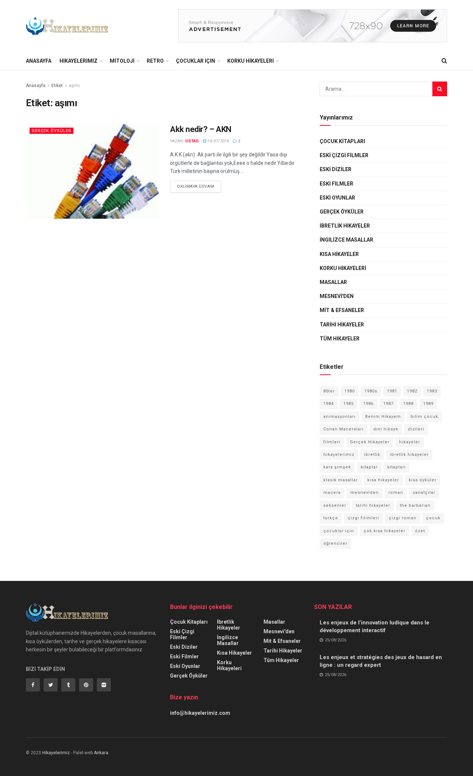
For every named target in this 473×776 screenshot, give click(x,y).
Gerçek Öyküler (51, 130)
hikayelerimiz (338, 454)
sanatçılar (424, 492)
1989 (428, 403)
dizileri (416, 429)
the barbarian (415, 505)
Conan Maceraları (343, 429)
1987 (388, 403)
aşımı (74, 85)
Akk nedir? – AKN (200, 129)
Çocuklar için (195, 61)
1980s (370, 391)
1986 (368, 403)
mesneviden (364, 492)
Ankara (101, 752)
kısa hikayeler (383, 480)
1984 (328, 403)
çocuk (433, 518)
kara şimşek (337, 467)
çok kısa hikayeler (384, 531)
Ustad (192, 141)
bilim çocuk (424, 416)
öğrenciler (335, 543)
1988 (408, 403)
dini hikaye (385, 429)
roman (395, 492)
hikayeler (409, 442)
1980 (349, 391)
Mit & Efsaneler (342, 310)
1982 (412, 391)
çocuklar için (338, 531)
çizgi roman (402, 518)
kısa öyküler (422, 480)
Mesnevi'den (337, 296)
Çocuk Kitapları (342, 141)
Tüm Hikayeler (340, 339)
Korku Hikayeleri (250, 61)
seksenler (334, 505)
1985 (348, 403)
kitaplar (369, 467)
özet (420, 531)
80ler (329, 391)
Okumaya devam (195, 186)
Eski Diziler (335, 169)
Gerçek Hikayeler (369, 442)
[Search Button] (439, 89)
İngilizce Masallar (346, 240)
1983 (432, 391)
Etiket (57, 85)
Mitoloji (122, 61)
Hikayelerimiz (78, 61)
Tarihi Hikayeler (342, 325)
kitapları (396, 467)
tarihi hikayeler (373, 505)
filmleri (331, 442)
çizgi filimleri (363, 518)
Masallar (333, 282)
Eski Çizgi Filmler (344, 155)
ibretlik (372, 454)
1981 (392, 391)
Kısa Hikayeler (339, 254)
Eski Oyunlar (337, 198)
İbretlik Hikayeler (345, 226)
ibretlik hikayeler (409, 454)
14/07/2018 (217, 141)
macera (332, 492)
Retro (155, 61)
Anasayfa (38, 61)
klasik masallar (340, 480)
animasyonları (339, 416)
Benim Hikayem (383, 416)
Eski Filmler (336, 184)
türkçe (330, 518)
